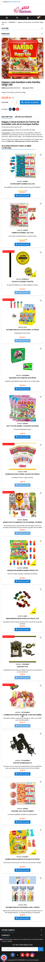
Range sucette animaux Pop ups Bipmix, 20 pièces (22, 522)
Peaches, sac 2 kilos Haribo (22, 811)
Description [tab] (7, 117)
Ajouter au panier (30, 102)
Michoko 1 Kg (22, 667)
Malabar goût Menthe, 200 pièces (22, 378)
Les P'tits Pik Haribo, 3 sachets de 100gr (22, 426)
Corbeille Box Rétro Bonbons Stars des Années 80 (22, 715)
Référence (5, 88)
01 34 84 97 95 (15, 2)
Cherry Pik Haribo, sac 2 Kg (22, 233)
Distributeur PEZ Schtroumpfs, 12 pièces (22, 330)
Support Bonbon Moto (22, 763)
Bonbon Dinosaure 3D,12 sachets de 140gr (22, 859)
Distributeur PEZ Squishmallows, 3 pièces (22, 907)
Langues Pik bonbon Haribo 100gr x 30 (22, 570)
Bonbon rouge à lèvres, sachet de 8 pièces (22, 474)
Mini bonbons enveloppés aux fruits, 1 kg (22, 618)
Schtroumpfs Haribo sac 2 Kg (22, 184)
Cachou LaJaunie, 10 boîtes (22, 282)
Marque (25, 88)
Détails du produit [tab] (23, 117)
